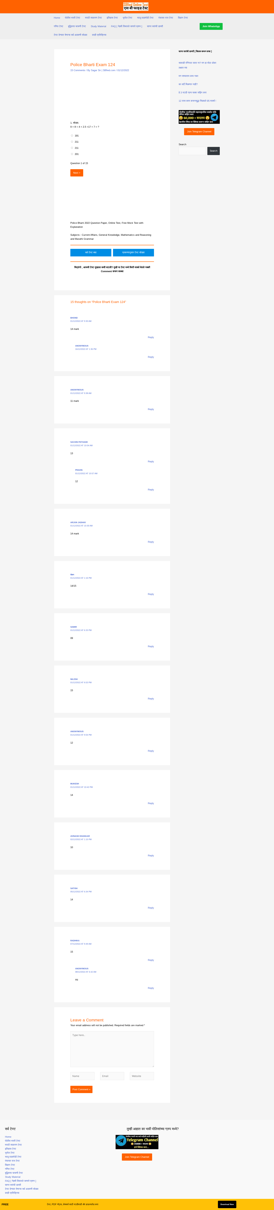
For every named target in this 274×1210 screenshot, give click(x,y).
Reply (151, 337)
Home (57, 17)
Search (182, 144)
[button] (211, 26)
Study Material (98, 26)
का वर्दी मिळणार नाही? (188, 84)
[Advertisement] (112, 97)
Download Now (227, 1204)
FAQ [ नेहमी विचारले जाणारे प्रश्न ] (126, 26)
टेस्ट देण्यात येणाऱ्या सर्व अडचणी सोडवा (70, 35)
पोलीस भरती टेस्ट (72, 17)
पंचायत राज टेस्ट (165, 17)
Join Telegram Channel (199, 131)
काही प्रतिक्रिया (99, 35)
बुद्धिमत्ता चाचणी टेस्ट (77, 26)
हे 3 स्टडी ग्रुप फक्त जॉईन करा (192, 92)
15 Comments (77, 70)
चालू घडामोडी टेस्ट (145, 17)
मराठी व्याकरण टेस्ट (93, 17)
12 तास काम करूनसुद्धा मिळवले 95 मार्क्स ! (197, 101)
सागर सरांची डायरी (155, 26)
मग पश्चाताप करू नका (188, 76)
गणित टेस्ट (58, 26)
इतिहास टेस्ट (112, 17)
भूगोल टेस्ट (127, 17)
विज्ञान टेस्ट (183, 17)
